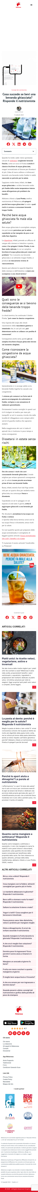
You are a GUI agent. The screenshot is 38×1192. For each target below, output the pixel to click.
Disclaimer (6, 1051)
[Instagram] (15, 1033)
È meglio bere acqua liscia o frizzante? (19, 977)
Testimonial (7, 1063)
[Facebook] (10, 1033)
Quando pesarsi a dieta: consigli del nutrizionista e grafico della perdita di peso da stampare (18, 992)
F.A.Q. (5, 1065)
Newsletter (6, 1082)
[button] (8, 144)
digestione (8, 240)
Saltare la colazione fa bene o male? (18, 907)
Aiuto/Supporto (8, 1060)
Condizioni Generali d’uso (11, 1067)
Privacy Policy (8, 1077)
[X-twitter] (23, 1033)
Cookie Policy (7, 1079)
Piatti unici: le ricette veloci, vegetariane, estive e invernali (18, 661)
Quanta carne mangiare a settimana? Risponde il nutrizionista (17, 837)
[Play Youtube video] (19, 286)
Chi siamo (6, 1041)
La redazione (7, 1044)
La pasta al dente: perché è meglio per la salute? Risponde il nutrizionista (18, 721)
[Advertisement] (19, 29)
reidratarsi (13, 161)
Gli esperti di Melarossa (11, 1046)
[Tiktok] (28, 1033)
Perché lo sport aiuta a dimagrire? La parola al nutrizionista (15, 779)
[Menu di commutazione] (31, 5)
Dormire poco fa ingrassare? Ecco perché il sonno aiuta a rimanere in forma (17, 953)
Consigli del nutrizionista (19, 90)
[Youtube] (19, 1033)
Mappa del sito (8, 1084)
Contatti (5, 1048)
